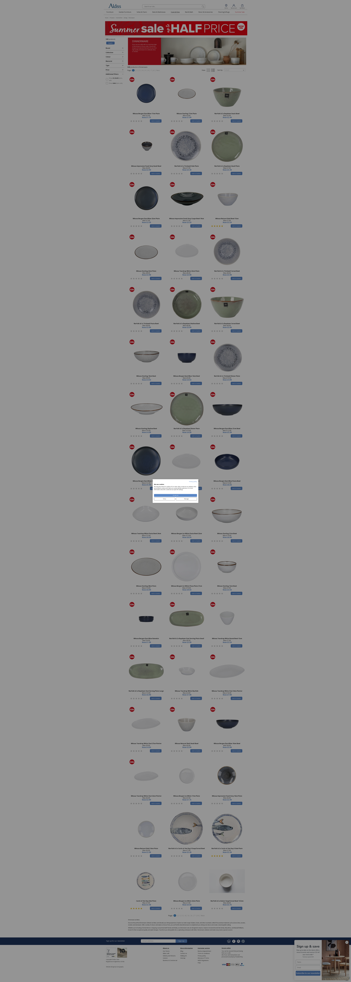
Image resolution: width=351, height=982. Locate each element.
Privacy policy (193, 481)
